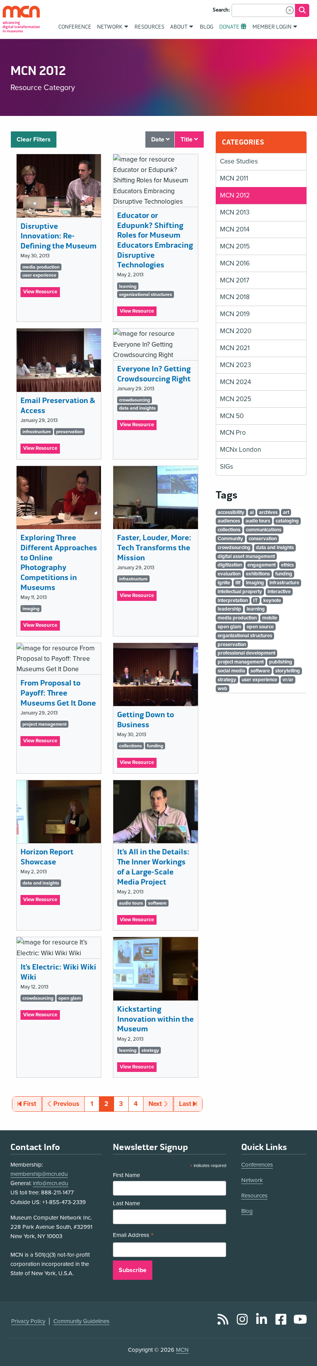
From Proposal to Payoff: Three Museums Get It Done (58, 693)
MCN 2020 (235, 331)
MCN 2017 (234, 280)
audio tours (131, 903)
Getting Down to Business (145, 720)
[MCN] (21, 19)
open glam (69, 998)
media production (41, 267)
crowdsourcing (134, 400)
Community (230, 539)
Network (252, 1180)
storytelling (287, 671)
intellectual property (240, 592)
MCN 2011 (234, 178)
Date (158, 139)
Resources (254, 1195)
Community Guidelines (81, 1321)
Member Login (271, 27)
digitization (230, 565)
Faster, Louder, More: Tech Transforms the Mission (154, 547)
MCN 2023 (235, 365)
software (157, 903)
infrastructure (36, 431)
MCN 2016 (235, 263)
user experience (39, 275)
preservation (69, 431)
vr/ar (288, 680)
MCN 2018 (235, 297)
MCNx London (240, 450)
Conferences (257, 1164)
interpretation (233, 600)
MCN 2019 (235, 314)
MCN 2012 (235, 195)
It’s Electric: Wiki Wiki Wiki (58, 972)
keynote (272, 600)
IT (255, 600)
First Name (126, 1175)
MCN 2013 (234, 212)
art (286, 512)
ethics (287, 565)
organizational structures (145, 294)
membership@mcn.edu (39, 1173)
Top (300, 1338)
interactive (279, 592)
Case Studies (239, 161)
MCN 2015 (235, 246)
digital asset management (246, 556)
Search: (221, 10)
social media (231, 671)
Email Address (133, 1236)
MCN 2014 (234, 229)
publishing (280, 662)
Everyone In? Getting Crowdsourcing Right (154, 374)
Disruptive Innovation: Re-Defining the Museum (58, 236)
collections (130, 745)
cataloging (287, 521)
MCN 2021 (235, 348)
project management (44, 724)
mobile (269, 618)
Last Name (126, 1203)
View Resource (41, 292)
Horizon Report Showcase (46, 857)
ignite (224, 583)
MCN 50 (232, 416)
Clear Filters (34, 139)
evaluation (229, 574)
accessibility (231, 512)
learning (127, 286)
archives (268, 512)
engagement (261, 565)
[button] (290, 10)
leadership (229, 609)
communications (263, 530)
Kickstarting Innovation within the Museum (155, 1019)
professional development (246, 653)
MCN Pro (233, 433)
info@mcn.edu (50, 1183)
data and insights (137, 408)
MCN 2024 (235, 382)
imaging (30, 608)
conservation (263, 539)
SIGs (226, 467)
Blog (247, 1211)
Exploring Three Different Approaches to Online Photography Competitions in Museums (58, 562)
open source (260, 627)
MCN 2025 (235, 399)
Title (187, 139)
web (222, 689)
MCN (182, 1349)
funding (155, 745)
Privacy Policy (28, 1321)
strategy (150, 1050)
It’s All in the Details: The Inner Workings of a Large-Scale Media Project (153, 866)
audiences (229, 521)
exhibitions (258, 574)
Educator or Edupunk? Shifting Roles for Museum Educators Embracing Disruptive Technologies (155, 240)
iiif (237, 583)
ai (252, 512)
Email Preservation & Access (57, 405)
